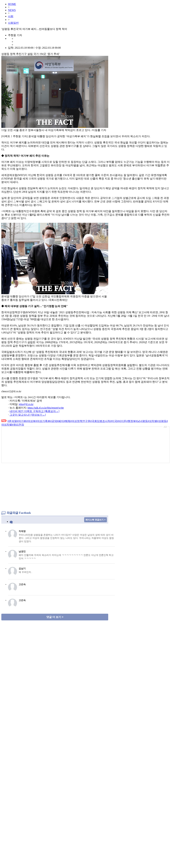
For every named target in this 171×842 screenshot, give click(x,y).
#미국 (113, 421)
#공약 (53, 421)
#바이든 (121, 421)
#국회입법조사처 (100, 421)
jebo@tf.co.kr (26, 404)
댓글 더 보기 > (54, 617)
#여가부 (21, 421)
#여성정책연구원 (80, 421)
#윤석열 (12, 421)
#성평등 (161, 421)
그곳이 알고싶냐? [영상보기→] (28, 414)
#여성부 (31, 421)
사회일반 (13, 22)
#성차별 (152, 421)
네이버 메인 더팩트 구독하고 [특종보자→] (34, 411)
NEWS (12, 10)
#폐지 (60, 421)
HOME (12, 4)
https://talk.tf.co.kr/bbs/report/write (46, 407)
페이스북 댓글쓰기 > (96, 519)
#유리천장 (18, 424)
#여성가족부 (43, 421)
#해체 (67, 421)
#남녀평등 (142, 421)
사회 (10, 16)
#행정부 (131, 421)
